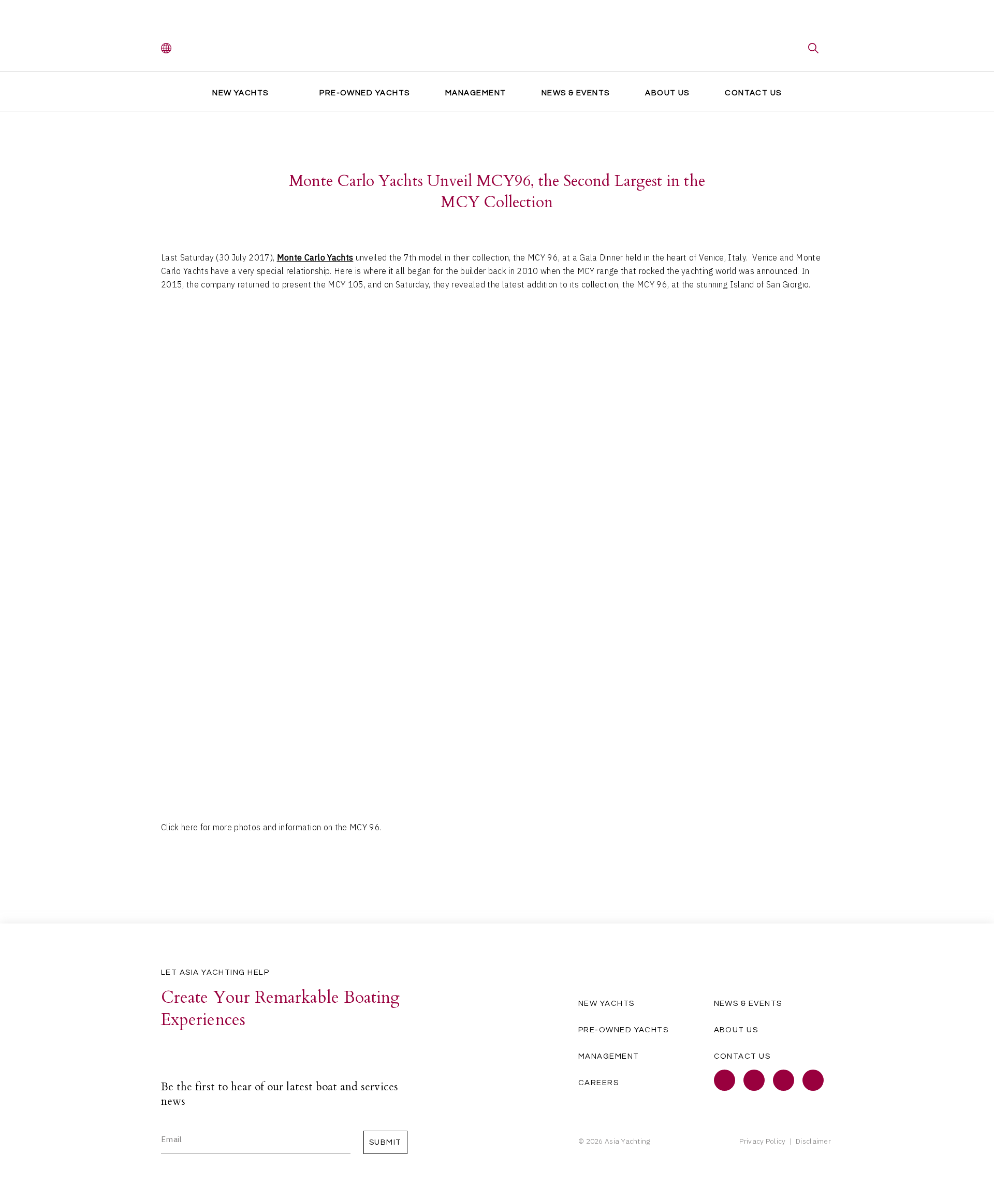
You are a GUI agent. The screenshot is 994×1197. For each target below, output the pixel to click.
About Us (667, 93)
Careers (598, 1083)
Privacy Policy (762, 1141)
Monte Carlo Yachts (315, 257)
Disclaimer (813, 1141)
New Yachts (240, 93)
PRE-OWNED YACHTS (364, 93)
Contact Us (753, 93)
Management (475, 93)
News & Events (576, 93)
